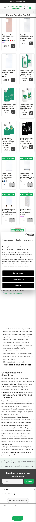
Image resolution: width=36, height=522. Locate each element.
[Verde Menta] (14, 40)
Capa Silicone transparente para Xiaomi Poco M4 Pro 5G (26, 37)
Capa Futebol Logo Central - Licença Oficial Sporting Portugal (26, 107)
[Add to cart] (13, 46)
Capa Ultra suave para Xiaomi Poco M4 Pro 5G (8, 36)
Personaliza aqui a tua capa (17, 364)
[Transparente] (5, 76)
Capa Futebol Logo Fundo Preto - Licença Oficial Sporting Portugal (26, 140)
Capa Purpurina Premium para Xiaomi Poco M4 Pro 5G (25, 211)
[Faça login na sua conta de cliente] (25, 7)
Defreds (4, 392)
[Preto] (3, 40)
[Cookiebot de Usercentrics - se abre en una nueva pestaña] (25, 234)
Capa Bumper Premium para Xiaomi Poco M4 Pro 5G (7, 176)
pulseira (4, 455)
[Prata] (6, 181)
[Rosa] (21, 216)
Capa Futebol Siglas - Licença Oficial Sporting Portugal (9, 106)
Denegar (18, 285)
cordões (28, 452)
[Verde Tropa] (8, 40)
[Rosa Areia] (6, 40)
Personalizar (17, 279)
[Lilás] (3, 42)
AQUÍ (15, 259)
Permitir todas (18, 273)
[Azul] (5, 40)
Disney (15, 384)
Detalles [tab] (18, 240)
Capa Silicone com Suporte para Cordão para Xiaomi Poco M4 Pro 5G (27, 176)
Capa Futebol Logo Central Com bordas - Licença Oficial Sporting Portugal (27, 73)
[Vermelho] (10, 40)
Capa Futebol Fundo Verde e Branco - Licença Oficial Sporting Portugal (8, 141)
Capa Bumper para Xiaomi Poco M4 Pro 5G (8, 72)
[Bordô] (12, 40)
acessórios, (15, 452)
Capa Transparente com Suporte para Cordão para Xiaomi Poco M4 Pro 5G (9, 211)
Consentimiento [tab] (7, 240)
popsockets (12, 455)
